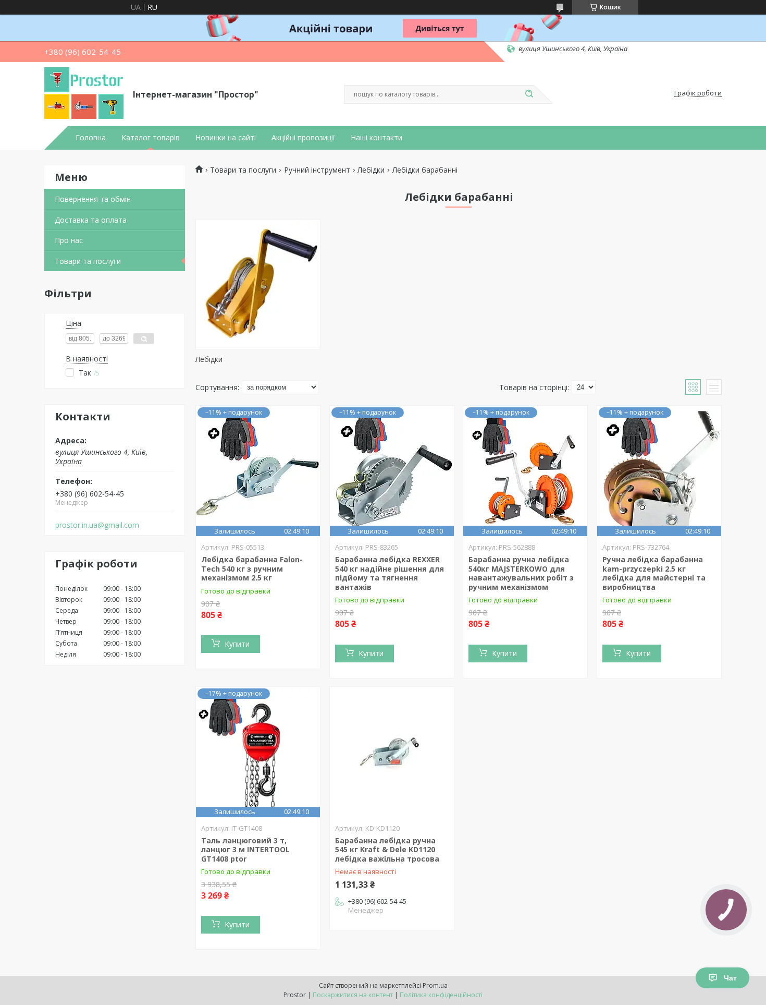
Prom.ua (435, 985)
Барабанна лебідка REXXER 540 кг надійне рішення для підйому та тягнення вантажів (389, 573)
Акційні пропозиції (303, 137)
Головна (91, 137)
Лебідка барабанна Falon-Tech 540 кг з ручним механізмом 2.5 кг (252, 568)
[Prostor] (83, 93)
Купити (237, 644)
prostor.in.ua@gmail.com (97, 525)
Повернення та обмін (93, 199)
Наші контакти (376, 137)
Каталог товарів (150, 137)
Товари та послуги (88, 261)
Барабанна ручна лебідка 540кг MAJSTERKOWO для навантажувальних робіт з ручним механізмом (521, 573)
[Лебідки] (257, 284)
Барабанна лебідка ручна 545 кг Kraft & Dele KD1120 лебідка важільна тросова (387, 850)
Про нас (69, 240)
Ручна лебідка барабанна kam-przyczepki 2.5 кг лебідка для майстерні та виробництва (654, 573)
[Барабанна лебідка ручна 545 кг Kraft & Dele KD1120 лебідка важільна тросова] (392, 752)
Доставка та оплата (91, 220)
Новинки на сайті (225, 137)
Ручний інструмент (317, 170)
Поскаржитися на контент (353, 994)
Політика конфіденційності (441, 994)
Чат (730, 978)
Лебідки (371, 170)
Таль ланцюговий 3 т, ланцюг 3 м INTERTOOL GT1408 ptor (245, 850)
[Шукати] (528, 94)
